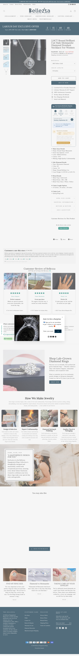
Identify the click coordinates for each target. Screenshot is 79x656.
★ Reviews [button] (1, 329)
